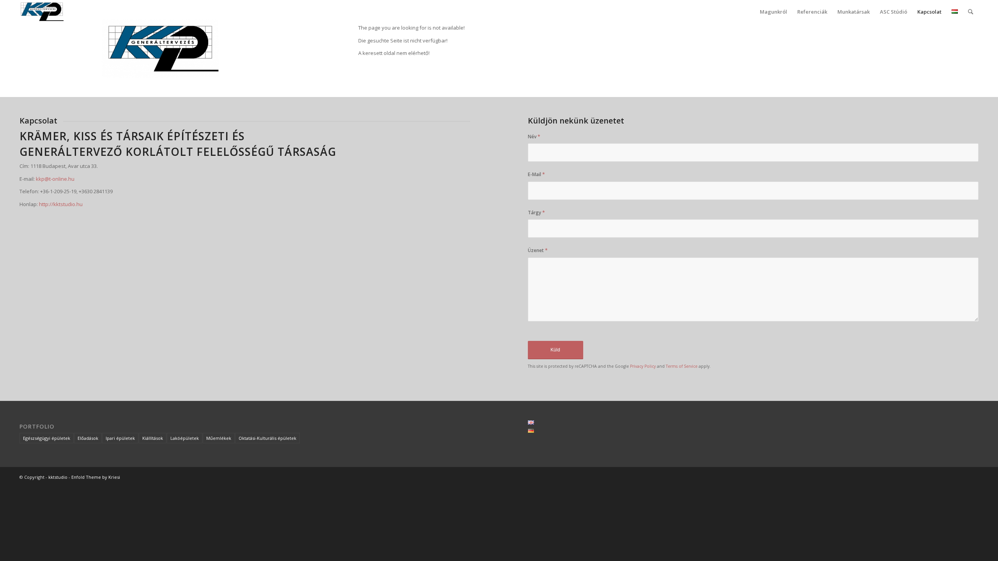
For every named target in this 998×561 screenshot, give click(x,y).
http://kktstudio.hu (61, 204)
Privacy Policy (643, 366)
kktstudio (57, 477)
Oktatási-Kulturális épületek (267, 438)
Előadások (88, 438)
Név (534, 136)
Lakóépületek (184, 438)
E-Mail (536, 174)
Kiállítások (152, 438)
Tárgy (536, 212)
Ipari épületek (120, 438)
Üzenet (538, 250)
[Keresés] (970, 11)
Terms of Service (681, 366)
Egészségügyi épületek (46, 438)
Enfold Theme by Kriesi (95, 477)
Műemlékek (218, 438)
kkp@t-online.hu (55, 178)
